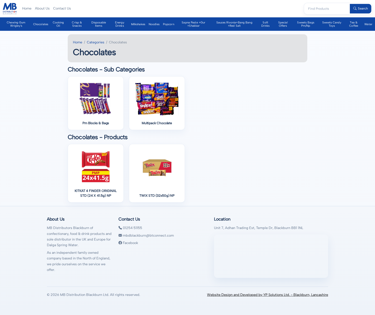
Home (26, 8)
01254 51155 (132, 228)
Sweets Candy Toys (331, 24)
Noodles (154, 24)
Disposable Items (98, 24)
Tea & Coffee (353, 24)
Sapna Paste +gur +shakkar (193, 24)
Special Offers (283, 24)
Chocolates (40, 24)
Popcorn (168, 24)
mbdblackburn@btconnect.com (148, 235)
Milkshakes (138, 24)
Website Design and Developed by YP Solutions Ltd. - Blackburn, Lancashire (267, 295)
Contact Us (62, 8)
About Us (42, 8)
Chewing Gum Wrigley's (16, 24)
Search (363, 8)
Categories (95, 42)
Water (368, 24)
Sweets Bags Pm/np (305, 24)
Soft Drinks (265, 24)
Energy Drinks (119, 24)
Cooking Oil (58, 24)
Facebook (130, 243)
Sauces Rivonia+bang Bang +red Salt (234, 24)
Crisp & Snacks (77, 24)
